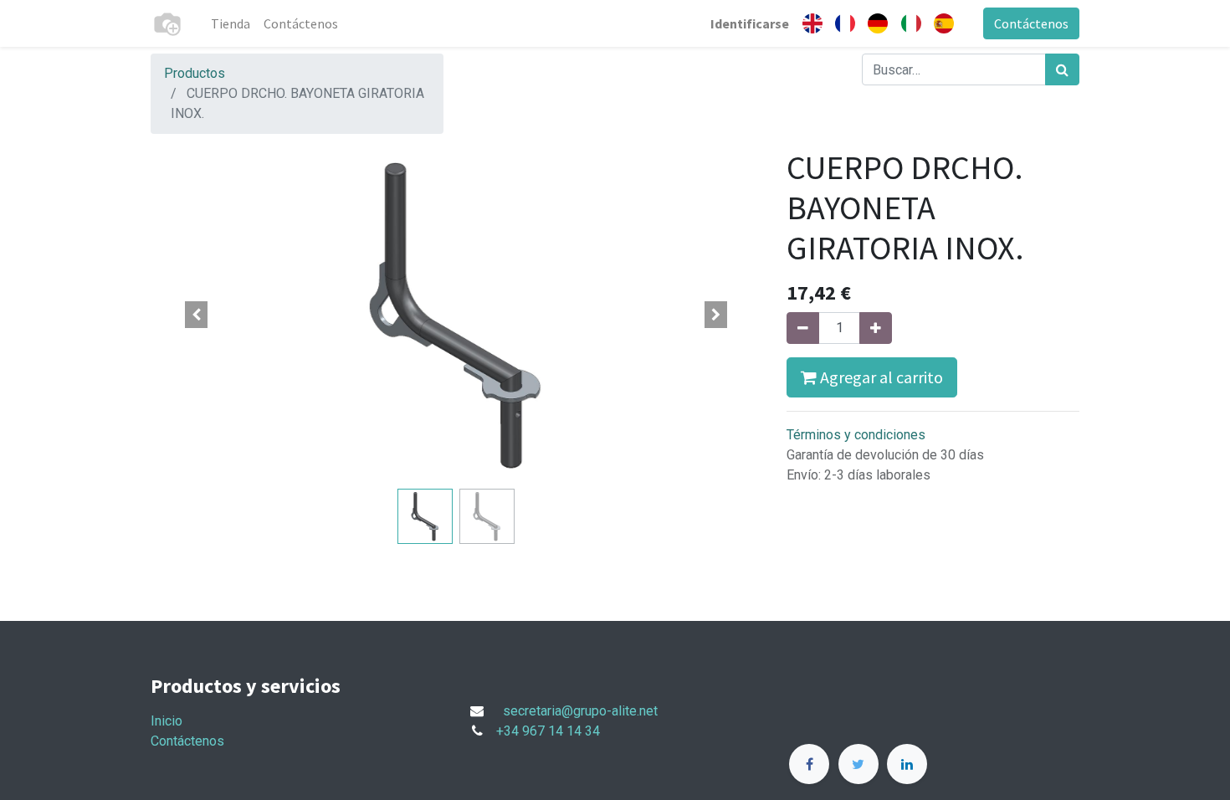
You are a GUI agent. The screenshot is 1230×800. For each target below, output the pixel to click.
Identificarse (749, 23)
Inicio (166, 721)
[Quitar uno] (803, 328)
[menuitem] (230, 23)
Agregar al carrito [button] (880, 377)
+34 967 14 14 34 (548, 731)
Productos (194, 73)
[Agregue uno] (875, 328)
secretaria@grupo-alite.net (580, 711)
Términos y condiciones (856, 435)
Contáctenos (1031, 23)
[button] (197, 314)
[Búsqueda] (1062, 69)
